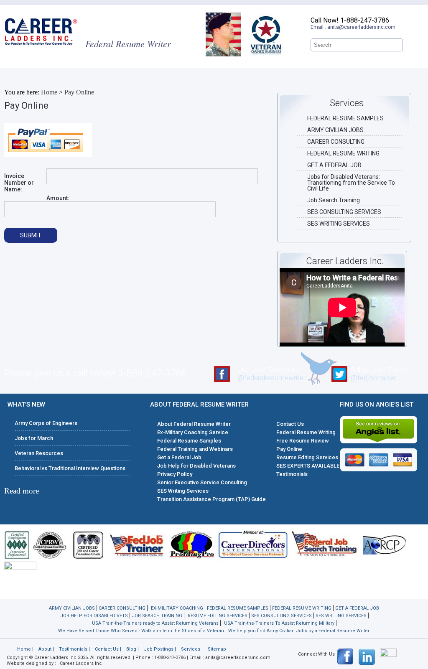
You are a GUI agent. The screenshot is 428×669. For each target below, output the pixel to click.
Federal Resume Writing (306, 432)
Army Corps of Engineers (46, 423)
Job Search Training (333, 200)
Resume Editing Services (307, 457)
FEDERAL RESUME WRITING (343, 153)
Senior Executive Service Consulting (202, 482)
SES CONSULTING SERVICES (344, 212)
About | (46, 649)
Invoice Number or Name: (19, 183)
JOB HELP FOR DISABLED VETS (94, 615)
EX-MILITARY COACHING (177, 608)
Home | (25, 649)
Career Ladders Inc (81, 663)
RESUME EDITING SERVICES (217, 615)
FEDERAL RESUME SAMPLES (345, 118)
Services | (192, 649)
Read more (21, 490)
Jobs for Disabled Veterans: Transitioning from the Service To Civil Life (351, 182)
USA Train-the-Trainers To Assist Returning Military (279, 623)
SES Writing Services (183, 491)
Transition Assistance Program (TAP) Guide (211, 499)
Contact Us (290, 424)
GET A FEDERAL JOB (334, 165)
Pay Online (79, 92)
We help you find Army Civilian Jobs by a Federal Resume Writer (298, 630)
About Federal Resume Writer (194, 424)
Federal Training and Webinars (195, 449)
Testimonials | (74, 649)
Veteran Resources (39, 453)
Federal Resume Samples (189, 441)
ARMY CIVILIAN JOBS (335, 130)
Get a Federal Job (179, 457)
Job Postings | (160, 649)
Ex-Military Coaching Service (192, 432)
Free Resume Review (302, 441)
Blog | (132, 649)
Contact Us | (108, 649)
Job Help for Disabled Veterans (196, 466)
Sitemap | (218, 649)
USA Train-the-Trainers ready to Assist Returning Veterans (155, 623)
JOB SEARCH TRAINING (157, 615)
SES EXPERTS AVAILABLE (307, 466)
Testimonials (292, 474)
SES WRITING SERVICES (338, 223)
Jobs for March (34, 438)
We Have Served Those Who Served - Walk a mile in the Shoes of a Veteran (141, 630)
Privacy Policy (174, 474)
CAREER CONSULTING (335, 141)
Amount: (57, 198)
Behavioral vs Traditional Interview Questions (70, 468)
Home (49, 92)
